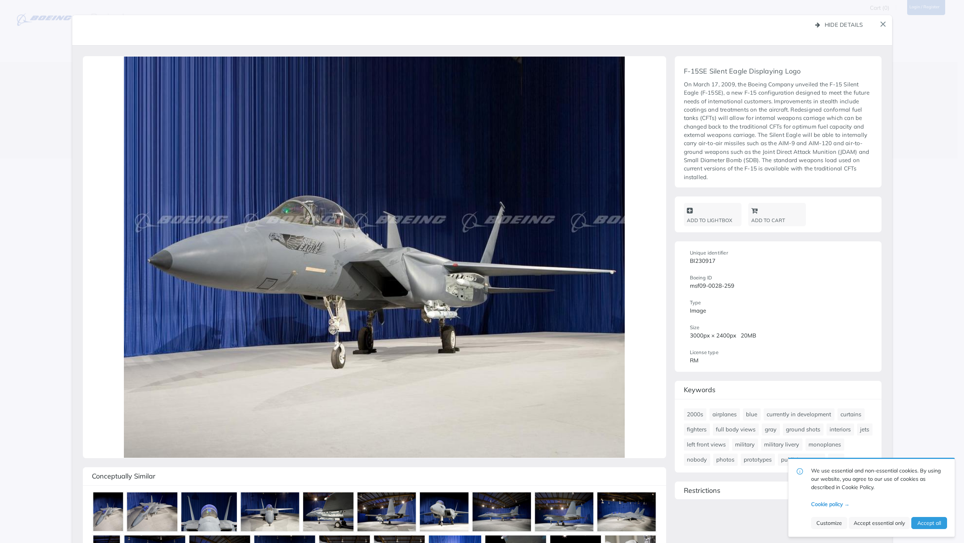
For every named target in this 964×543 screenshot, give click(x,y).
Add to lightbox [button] (709, 220)
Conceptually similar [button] (124, 476)
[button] (883, 24)
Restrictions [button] (702, 490)
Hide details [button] (844, 24)
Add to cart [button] (768, 220)
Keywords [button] (699, 389)
